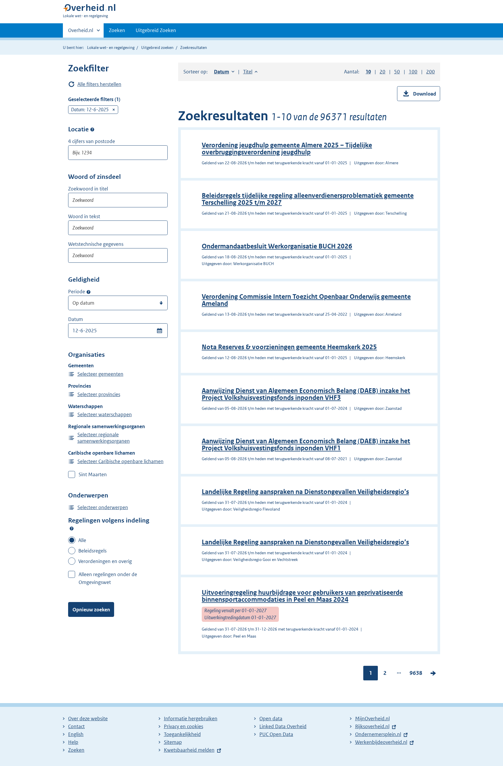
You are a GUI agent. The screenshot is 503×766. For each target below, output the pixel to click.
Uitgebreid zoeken (157, 47)
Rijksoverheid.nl (372, 726)
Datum (75, 319)
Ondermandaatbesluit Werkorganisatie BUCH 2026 (277, 246)
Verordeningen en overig (105, 561)
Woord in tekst (84, 216)
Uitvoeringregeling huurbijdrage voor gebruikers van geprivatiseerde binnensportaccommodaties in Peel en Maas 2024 (302, 596)
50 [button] (397, 71)
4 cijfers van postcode (91, 141)
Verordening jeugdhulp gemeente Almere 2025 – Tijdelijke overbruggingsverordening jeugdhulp (287, 148)
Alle (82, 540)
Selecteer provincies (98, 394)
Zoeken (117, 30)
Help (73, 742)
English (76, 734)
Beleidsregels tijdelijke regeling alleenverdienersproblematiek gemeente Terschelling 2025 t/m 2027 (308, 199)
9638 (416, 674)
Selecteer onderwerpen (102, 507)
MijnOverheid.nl (372, 718)
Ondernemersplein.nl (378, 734)
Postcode (92, 129)
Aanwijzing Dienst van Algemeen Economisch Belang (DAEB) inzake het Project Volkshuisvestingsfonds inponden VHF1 (306, 444)
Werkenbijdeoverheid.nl (381, 742)
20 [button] (382, 71)
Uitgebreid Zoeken (156, 30)
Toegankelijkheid (182, 734)
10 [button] (368, 71)
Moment (88, 291)
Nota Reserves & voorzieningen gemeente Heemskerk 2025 (289, 347)
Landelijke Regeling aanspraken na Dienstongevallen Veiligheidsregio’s (305, 492)
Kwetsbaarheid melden (189, 750)
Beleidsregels (92, 551)
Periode (76, 291)
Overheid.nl (80, 32)
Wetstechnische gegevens (95, 244)
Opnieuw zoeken (91, 609)
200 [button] (430, 71)
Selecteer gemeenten (100, 374)
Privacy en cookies (183, 726)
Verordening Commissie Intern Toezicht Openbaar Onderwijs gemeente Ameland (306, 300)
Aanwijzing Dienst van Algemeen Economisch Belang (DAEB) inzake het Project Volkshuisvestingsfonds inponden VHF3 (306, 394)
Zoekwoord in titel (88, 188)
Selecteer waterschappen (104, 414)
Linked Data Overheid (283, 726)
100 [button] (413, 71)
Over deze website (88, 718)
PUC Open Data (276, 734)
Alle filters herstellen (99, 84)
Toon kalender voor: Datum (159, 330)
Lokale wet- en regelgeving (110, 47)
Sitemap (173, 742)
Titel (250, 71)
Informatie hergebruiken (190, 718)
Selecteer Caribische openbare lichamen (120, 461)
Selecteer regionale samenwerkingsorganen (103, 437)
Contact (76, 726)
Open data (270, 718)
